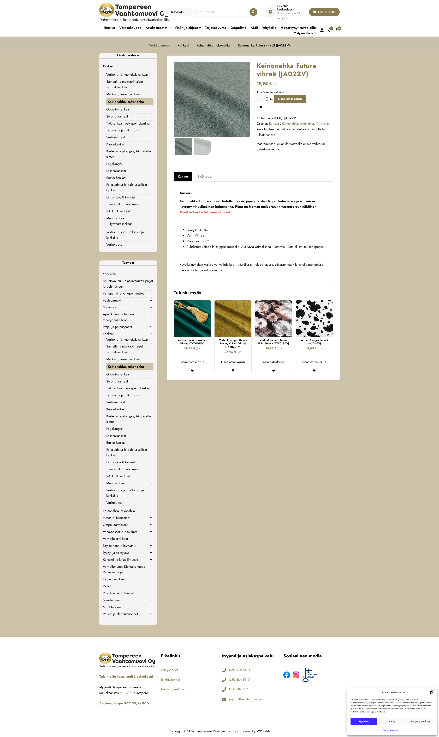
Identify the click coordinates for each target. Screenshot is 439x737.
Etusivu (109, 27)
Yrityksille (269, 27)
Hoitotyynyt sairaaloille (298, 27)
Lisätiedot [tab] (205, 176)
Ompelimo (238, 27)
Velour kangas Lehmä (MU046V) (314, 341)
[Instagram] (296, 674)
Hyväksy (364, 721)
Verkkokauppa (130, 27)
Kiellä (392, 721)
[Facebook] (286, 674)
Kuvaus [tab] (183, 176)
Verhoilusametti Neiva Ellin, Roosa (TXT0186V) (273, 341)
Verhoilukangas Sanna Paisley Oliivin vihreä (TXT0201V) (233, 343)
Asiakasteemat (157, 27)
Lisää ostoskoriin (290, 99)
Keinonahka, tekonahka (214, 45)
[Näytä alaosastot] (151, 300)
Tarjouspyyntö (215, 27)
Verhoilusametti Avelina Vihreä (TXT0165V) (192, 341)
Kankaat (183, 45)
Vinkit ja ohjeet (186, 27)
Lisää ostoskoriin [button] (192, 362)
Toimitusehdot (170, 679)
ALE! (254, 27)
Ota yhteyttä (326, 12)
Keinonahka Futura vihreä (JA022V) (264, 45)
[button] (432, 692)
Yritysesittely (303, 33)
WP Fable (264, 731)
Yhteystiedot (169, 669)
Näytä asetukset (420, 721)
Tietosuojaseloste (390, 730)
